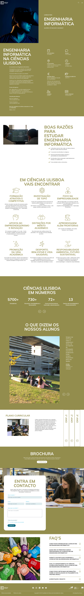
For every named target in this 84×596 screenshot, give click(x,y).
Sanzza (80, 593)
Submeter (11, 525)
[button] (21, 135)
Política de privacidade (6, 593)
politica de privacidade (19, 522)
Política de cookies (17, 593)
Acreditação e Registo (57, 579)
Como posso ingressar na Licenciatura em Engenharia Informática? (63, 544)
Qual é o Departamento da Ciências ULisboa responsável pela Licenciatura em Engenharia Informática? (63, 565)
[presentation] (39, 311)
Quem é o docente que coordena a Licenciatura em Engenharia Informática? (64, 558)
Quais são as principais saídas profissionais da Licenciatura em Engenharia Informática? (61, 551)
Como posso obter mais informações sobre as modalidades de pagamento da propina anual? (63, 573)
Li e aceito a (17, 522)
